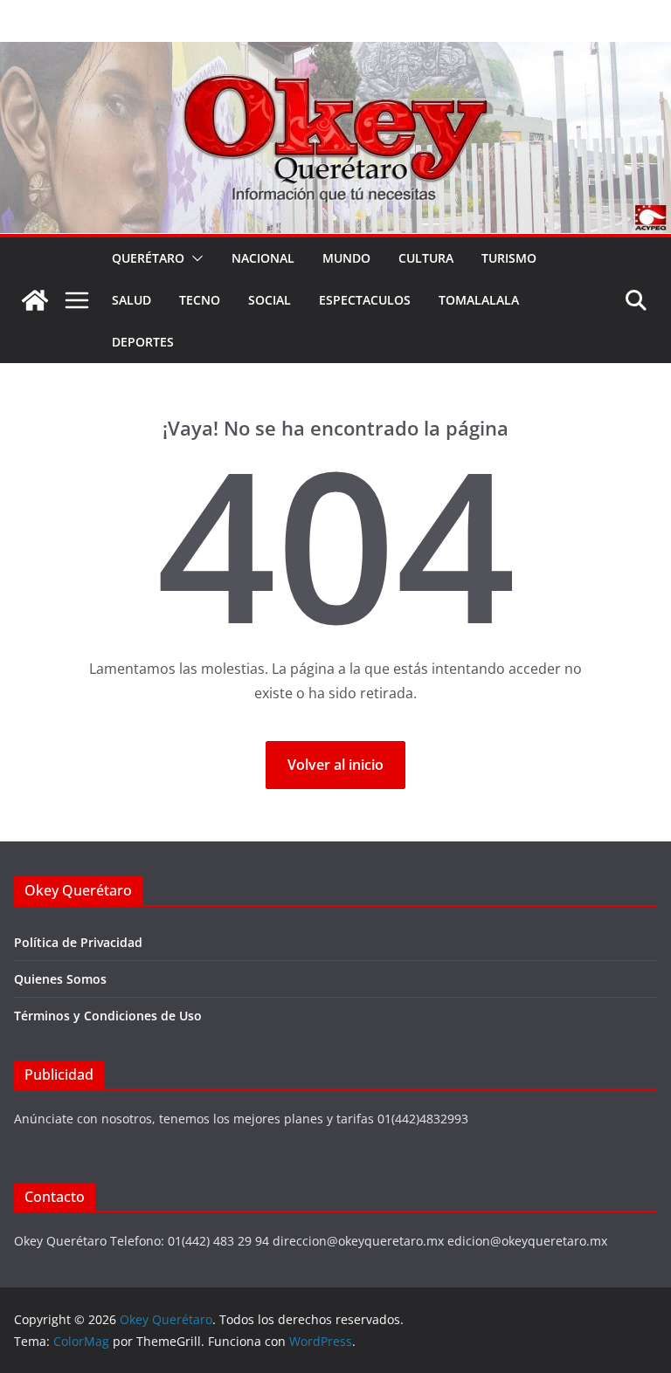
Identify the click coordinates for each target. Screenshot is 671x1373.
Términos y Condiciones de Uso (108, 1015)
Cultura (425, 258)
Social (269, 300)
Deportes (143, 341)
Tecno (199, 300)
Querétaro (148, 258)
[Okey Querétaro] (335, 54)
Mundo (346, 258)
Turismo (508, 258)
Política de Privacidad (78, 942)
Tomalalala (479, 300)
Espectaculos (365, 300)
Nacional (263, 258)
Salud (131, 300)
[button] (194, 258)
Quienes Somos (60, 979)
